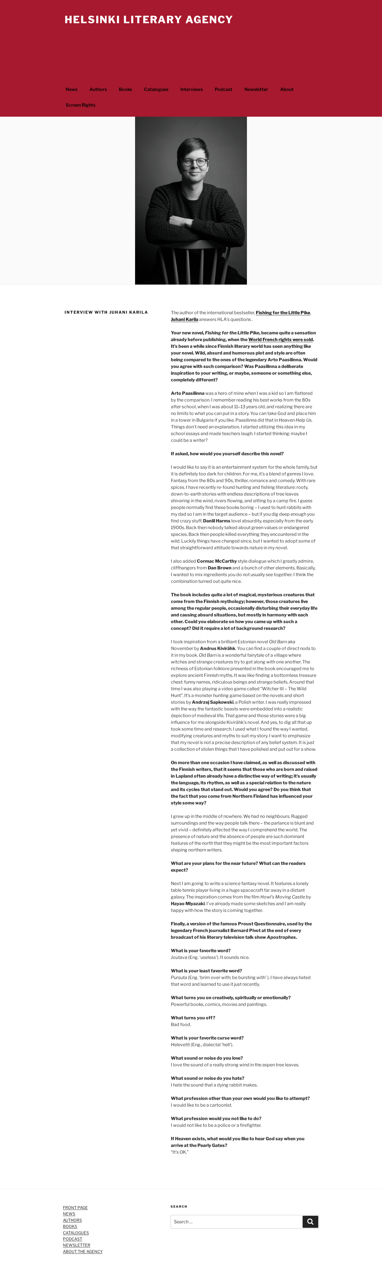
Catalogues (156, 89)
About (287, 89)
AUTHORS (72, 1220)
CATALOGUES (76, 1232)
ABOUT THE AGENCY (83, 1251)
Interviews (191, 89)
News (71, 89)
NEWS (69, 1213)
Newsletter (256, 89)
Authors (98, 89)
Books (125, 89)
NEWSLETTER (76, 1245)
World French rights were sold (280, 339)
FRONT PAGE (75, 1207)
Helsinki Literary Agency (149, 19)
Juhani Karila (184, 319)
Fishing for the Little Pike (283, 312)
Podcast (223, 89)
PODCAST (72, 1238)
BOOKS (70, 1226)
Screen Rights (80, 105)
